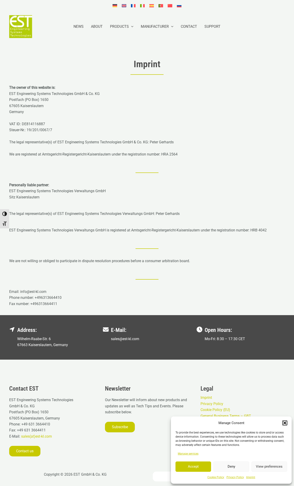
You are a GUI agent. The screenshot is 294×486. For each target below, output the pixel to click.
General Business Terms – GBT (226, 416)
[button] (285, 423)
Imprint (250, 477)
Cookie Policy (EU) (215, 410)
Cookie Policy (215, 477)
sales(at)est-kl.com (36, 436)
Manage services (188, 453)
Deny (231, 466)
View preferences (269, 466)
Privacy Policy (235, 477)
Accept (193, 466)
